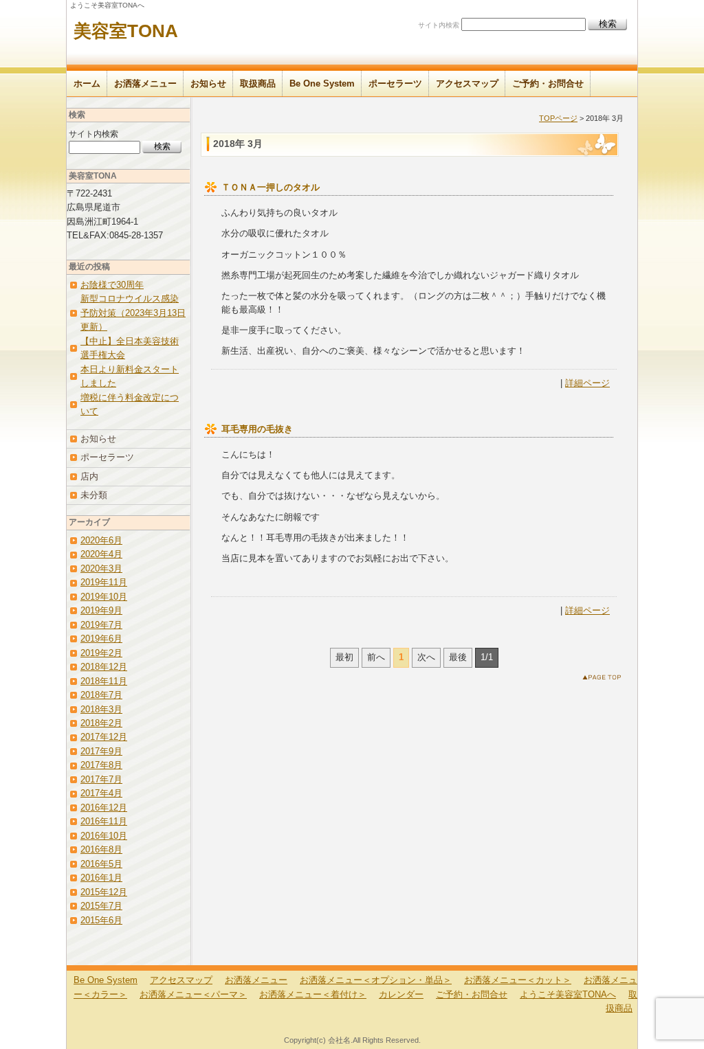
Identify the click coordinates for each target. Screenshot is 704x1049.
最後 (458, 657)
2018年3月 (101, 709)
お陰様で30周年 (112, 285)
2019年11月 (103, 582)
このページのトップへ (604, 680)
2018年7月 (101, 695)
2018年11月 (103, 681)
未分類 (93, 495)
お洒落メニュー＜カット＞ (517, 980)
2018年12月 (103, 667)
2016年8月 (101, 849)
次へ (426, 657)
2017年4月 (101, 793)
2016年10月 (103, 836)
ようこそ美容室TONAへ (568, 994)
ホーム (87, 83)
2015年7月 (101, 906)
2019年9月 (101, 610)
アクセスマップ (467, 83)
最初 (344, 657)
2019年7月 (101, 625)
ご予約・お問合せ (548, 83)
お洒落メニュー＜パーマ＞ (193, 994)
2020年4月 (101, 554)
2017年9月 (101, 751)
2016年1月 (101, 877)
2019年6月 (101, 638)
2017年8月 (101, 765)
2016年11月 (103, 821)
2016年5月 (101, 864)
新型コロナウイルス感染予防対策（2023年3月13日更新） (133, 312)
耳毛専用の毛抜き (257, 429)
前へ (376, 657)
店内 (89, 476)
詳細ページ (587, 383)
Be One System (322, 83)
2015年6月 (101, 920)
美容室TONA (126, 31)
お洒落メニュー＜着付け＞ (312, 994)
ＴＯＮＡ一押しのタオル (270, 187)
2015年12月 (103, 892)
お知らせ (208, 83)
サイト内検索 (438, 25)
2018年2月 (101, 723)
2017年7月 (101, 779)
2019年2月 (101, 653)
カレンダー (401, 994)
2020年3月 (101, 568)
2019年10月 (103, 596)
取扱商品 (258, 83)
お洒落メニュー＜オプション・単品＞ (376, 980)
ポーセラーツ (395, 83)
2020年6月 (101, 540)
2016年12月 (103, 807)
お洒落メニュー (145, 83)
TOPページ (558, 118)
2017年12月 (103, 737)
